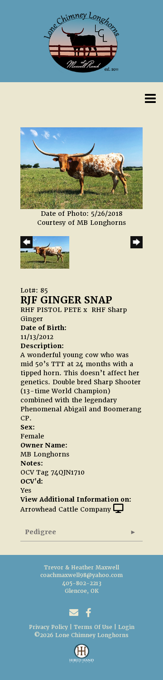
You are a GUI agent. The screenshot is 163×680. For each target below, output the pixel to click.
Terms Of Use (93, 627)
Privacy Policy (48, 627)
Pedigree (40, 532)
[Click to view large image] (81, 168)
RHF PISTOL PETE (50, 310)
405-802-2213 (81, 583)
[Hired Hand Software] (81, 657)
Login (126, 627)
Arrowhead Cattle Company (65, 509)
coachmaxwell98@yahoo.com (81, 575)
